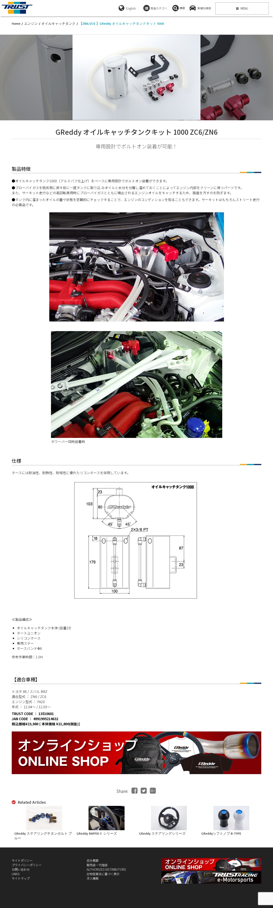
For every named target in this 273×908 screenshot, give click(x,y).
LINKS (16, 874)
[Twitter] (144, 790)
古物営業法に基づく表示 (103, 874)
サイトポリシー (22, 860)
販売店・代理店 (97, 865)
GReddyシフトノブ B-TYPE (221, 833)
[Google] (153, 790)
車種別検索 (204, 8)
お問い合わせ (21, 869)
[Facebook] (134, 790)
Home (16, 23)
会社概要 (93, 860)
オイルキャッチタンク (58, 23)
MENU (244, 8)
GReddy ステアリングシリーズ (162, 833)
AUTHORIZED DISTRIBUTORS (106, 869)
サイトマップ (21, 878)
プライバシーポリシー (27, 865)
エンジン (31, 23)
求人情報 (93, 878)
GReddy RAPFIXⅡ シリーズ (97, 833)
